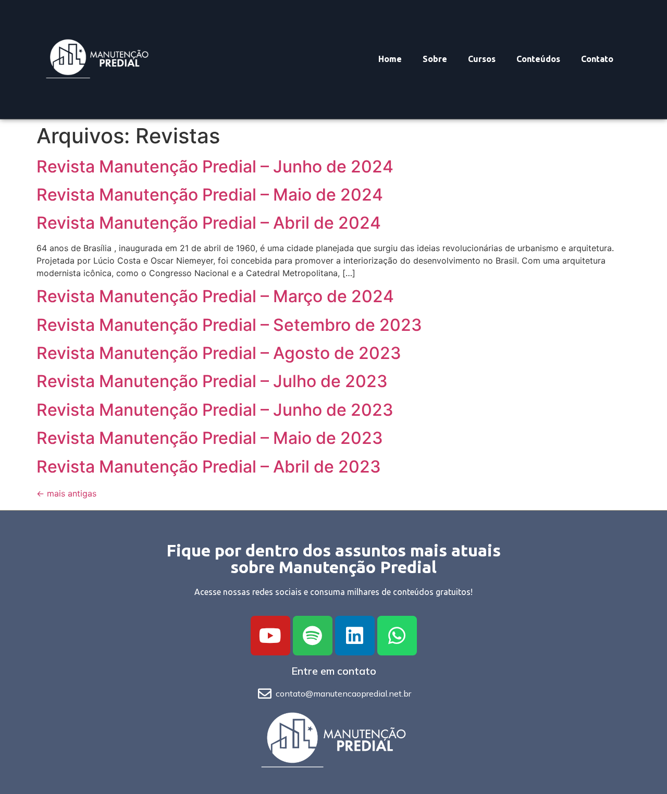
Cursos (482, 59)
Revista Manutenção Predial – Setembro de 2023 (229, 325)
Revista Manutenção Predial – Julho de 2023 (212, 381)
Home (390, 59)
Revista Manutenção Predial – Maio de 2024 (209, 194)
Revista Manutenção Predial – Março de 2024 (215, 296)
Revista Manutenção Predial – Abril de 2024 (208, 223)
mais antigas (66, 493)
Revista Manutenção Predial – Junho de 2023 (214, 410)
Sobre (435, 59)
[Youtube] (270, 635)
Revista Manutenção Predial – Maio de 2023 (209, 438)
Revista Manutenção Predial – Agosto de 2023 (218, 353)
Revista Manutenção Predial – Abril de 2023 (208, 466)
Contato (597, 59)
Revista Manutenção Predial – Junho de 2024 (214, 166)
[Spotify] (312, 635)
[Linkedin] (355, 635)
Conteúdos (538, 59)
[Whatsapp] (397, 635)
